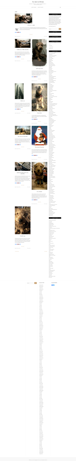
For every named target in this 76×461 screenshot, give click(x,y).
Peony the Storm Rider (51, 168)
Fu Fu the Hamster (51, 111)
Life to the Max (50, 143)
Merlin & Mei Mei (51, 149)
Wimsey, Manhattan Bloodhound (53, 209)
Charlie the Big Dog (51, 77)
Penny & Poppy (51, 265)
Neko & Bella (50, 261)
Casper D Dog (50, 75)
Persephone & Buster (51, 169)
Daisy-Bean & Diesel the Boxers (53, 90)
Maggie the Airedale (51, 254)
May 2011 (40, 363)
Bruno (49, 242)
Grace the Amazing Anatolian (52, 114)
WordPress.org (51, 48)
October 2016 (41, 287)
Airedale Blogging (51, 223)
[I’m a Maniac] (39, 176)
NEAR (49, 260)
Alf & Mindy (50, 235)
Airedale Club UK (51, 225)
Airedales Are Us (51, 234)
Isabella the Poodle (51, 125)
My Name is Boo (51, 159)
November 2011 (41, 355)
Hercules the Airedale (51, 121)
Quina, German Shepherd (52, 176)
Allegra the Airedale (51, 236)
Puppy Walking (51, 175)
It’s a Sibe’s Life (50, 126)
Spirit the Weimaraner (51, 189)
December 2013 (41, 325)
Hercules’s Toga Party (51, 249)
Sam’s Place (50, 183)
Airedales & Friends (51, 233)
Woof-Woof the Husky (51, 213)
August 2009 (40, 391)
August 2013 (40, 329)
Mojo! (49, 256)
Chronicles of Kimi (51, 243)
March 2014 (40, 321)
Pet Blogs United (51, 170)
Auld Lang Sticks (39, 68)
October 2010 (41, 372)
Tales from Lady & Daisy (52, 193)
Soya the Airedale (51, 268)
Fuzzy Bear (39, 113)
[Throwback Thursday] (39, 135)
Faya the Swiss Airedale (52, 246)
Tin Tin (50, 203)
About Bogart (34, 7)
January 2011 (41, 368)
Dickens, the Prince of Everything (53, 96)
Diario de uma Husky (51, 95)
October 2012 (41, 340)
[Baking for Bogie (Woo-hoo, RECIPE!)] (22, 166)
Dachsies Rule (50, 88)
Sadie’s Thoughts (51, 181)
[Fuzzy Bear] (39, 97)
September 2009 (41, 390)
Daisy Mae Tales (51, 89)
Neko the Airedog (51, 262)
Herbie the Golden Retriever (52, 120)
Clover (50, 83)
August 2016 (40, 290)
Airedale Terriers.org (51, 232)
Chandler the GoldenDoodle (52, 76)
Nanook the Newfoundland (52, 160)
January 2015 (41, 310)
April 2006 (40, 445)
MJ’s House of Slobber (51, 152)
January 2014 (41, 324)
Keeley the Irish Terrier (51, 135)
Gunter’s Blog (50, 116)
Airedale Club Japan (51, 224)
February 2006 (41, 448)
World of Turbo (51, 215)
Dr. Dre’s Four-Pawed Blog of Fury (53, 103)
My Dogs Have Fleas (51, 157)
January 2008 (41, 417)
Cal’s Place (50, 74)
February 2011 (41, 367)
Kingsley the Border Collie (52, 137)
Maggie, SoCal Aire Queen (52, 255)
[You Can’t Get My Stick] (22, 130)
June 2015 (40, 305)
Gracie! (50, 248)
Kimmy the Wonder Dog (52, 136)
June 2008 (40, 410)
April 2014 (40, 320)
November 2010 (41, 371)
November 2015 (41, 298)
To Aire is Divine (38, 2)
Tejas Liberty (50, 272)
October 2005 (41, 453)
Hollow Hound (50, 123)
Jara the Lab (50, 129)
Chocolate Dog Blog (51, 81)
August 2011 (40, 359)
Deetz (49, 244)
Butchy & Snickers (51, 72)
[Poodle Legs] (22, 220)
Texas (49, 194)
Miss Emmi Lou (51, 151)
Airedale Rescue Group (52, 230)
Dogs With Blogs (51, 101)
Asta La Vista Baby (51, 58)
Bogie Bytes (50, 67)
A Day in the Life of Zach (52, 53)
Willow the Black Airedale (52, 276)
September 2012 (41, 341)
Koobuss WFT (50, 140)
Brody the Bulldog (51, 70)
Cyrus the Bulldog (51, 86)
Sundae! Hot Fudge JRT (52, 191)
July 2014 (40, 317)
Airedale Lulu (50, 227)
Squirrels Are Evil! (51, 190)
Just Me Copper (51, 134)
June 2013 (40, 332)
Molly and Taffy (51, 257)
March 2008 (40, 414)
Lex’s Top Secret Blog (51, 141)
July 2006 (40, 441)
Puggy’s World (50, 174)
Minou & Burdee (51, 150)
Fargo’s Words (50, 109)
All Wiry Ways (50, 57)
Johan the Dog (50, 133)
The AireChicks (51, 273)
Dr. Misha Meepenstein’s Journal (53, 104)
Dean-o (50, 92)
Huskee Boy (50, 124)
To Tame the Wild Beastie (52, 205)
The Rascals (50, 275)
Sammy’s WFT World (51, 184)
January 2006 (41, 449)
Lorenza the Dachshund (52, 144)
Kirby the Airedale (51, 138)
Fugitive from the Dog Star (52, 112)
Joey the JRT (50, 132)
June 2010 (40, 378)
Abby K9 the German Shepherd (52, 55)
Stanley (50, 269)
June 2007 (40, 426)
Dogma (50, 100)
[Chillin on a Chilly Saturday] (22, 43)
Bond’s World (50, 68)
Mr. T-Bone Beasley (51, 155)
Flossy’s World (50, 110)
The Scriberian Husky (51, 198)
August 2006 (40, 440)
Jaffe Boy (50, 127)
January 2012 (41, 352)
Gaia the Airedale (51, 113)
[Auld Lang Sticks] (39, 53)
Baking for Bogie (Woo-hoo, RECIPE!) (22, 173)
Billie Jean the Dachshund (52, 65)
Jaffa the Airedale (51, 250)
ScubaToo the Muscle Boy (52, 186)
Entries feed (50, 45)
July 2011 (40, 360)
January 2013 (41, 337)
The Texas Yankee (51, 200)
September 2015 (41, 301)
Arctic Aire (50, 239)
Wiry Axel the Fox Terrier (52, 212)
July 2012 (40, 344)
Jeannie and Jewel (51, 131)
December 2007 (41, 418)
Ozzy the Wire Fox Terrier (52, 166)
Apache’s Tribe (50, 237)
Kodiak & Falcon (51, 139)
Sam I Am (50, 182)
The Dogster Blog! (51, 197)
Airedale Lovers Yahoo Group (52, 226)
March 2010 (40, 382)
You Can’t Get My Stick (22, 136)
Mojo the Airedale (51, 153)
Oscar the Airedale (51, 263)
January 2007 (41, 433)
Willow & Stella (51, 208)
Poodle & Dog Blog (51, 172)
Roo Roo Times (51, 179)
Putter (49, 267)
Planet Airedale (51, 266)
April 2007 (40, 429)
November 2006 (41, 436)
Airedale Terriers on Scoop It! (52, 231)
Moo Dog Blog (50, 154)
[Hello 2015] (22, 91)
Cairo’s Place (50, 73)
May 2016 (40, 293)
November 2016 (41, 286)
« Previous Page (17, 251)
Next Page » (45, 251)
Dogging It (50, 98)
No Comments (45, 36)
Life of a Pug (50, 142)
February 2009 (41, 399)
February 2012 (41, 351)
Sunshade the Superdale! (52, 270)
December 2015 (41, 297)
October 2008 (41, 405)
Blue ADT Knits (51, 241)
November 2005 (41, 452)
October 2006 (41, 437)
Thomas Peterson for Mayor (52, 201)
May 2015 (40, 306)
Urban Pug (50, 206)
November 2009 (41, 387)
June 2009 (40, 394)
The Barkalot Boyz (51, 195)
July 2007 (40, 425)
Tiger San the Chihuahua (52, 202)
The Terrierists (50, 199)
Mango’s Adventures (51, 146)
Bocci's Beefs (50, 66)
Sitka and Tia (50, 188)
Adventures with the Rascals (52, 220)
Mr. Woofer (50, 259)
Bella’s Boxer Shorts (51, 63)
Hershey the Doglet (51, 122)
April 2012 (40, 348)
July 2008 (40, 409)
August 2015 (40, 302)
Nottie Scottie (50, 163)
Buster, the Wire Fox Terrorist (52, 71)
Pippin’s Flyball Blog (51, 171)
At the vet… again (31, 25)
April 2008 (40, 413)
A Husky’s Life (50, 54)
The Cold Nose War (51, 196)
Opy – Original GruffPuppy (52, 165)
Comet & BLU (50, 84)
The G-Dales (50, 274)
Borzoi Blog (50, 69)
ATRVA (50, 240)
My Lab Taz (50, 158)
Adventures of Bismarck (52, 56)
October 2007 (41, 421)
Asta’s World (50, 59)
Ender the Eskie (51, 107)
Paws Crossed (50, 264)
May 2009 (40, 395)
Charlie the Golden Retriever (52, 80)
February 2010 (41, 383)
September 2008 (41, 406)
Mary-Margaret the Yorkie (52, 147)
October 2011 (41, 356)
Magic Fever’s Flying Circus (52, 145)
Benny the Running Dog (52, 64)
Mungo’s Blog (50, 156)
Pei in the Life (50, 167)
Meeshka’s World (51, 148)
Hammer (50, 117)
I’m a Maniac (39, 191)
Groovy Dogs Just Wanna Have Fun (53, 115)
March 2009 (40, 398)
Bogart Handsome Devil (17, 36)
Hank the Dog (50, 118)
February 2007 (41, 432)
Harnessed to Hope (51, 119)
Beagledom (50, 61)
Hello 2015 (23, 100)
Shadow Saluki (50, 187)
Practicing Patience (51, 173)
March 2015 (40, 309)
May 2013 (40, 333)
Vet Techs (50, 207)
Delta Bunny (50, 94)
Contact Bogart (40, 7)
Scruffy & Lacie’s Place (51, 185)
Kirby (49, 251)
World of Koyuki (51, 214)
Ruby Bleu (50, 180)
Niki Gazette (50, 161)
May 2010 (40, 379)
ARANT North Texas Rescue (52, 238)
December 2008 (41, 402)
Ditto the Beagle (51, 97)
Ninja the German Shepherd (52, 162)
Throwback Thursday (39, 147)
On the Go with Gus (51, 164)
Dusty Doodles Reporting (52, 105)
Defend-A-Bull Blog (51, 93)
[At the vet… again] (31, 18)
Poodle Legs (22, 236)
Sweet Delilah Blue (51, 192)
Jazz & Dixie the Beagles (52, 130)
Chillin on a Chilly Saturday (22, 49)
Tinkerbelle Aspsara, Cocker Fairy (53, 204)
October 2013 (41, 328)
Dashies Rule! (50, 91)
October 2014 (41, 314)
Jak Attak (50, 128)
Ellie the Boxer (50, 106)
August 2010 (40, 375)
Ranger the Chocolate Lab (52, 177)
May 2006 (40, 444)
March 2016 (40, 294)
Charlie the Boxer (51, 79)
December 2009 (41, 386)
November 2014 (41, 313)
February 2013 (41, 336)
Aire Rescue (50, 222)
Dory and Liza (50, 102)
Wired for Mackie (51, 211)
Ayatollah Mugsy (51, 60)
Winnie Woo (50, 210)
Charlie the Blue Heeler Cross (52, 78)
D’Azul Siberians (51, 87)
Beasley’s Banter (51, 62)
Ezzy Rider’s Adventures (52, 108)
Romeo (50, 178)
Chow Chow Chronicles (52, 82)
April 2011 (40, 364)
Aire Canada (50, 221)
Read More (31, 34)
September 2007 (41, 422)
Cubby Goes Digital (51, 85)
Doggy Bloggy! (50, 99)
